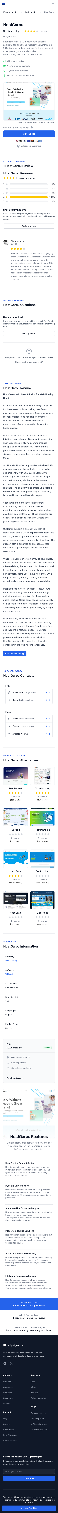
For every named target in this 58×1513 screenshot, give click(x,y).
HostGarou (49, 12)
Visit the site (29, 133)
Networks (7, 1392)
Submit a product (38, 1398)
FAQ (5, 1419)
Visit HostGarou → (15, 1078)
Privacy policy (37, 1419)
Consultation (8, 1429)
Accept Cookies (29, 1508)
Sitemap (34, 1392)
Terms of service (38, 1413)
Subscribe (29, 1478)
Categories (8, 1387)
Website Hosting (10, 12)
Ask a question (29, 333)
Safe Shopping (10, 1435)
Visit (48, 692)
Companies (8, 1398)
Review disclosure (39, 1429)
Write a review (29, 226)
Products (7, 1382)
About (33, 1387)
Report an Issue (10, 1440)
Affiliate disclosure (39, 1424)
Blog (33, 1382)
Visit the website (13, 653)
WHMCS (9, 974)
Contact (6, 1424)
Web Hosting (31, 12)
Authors (6, 1403)
